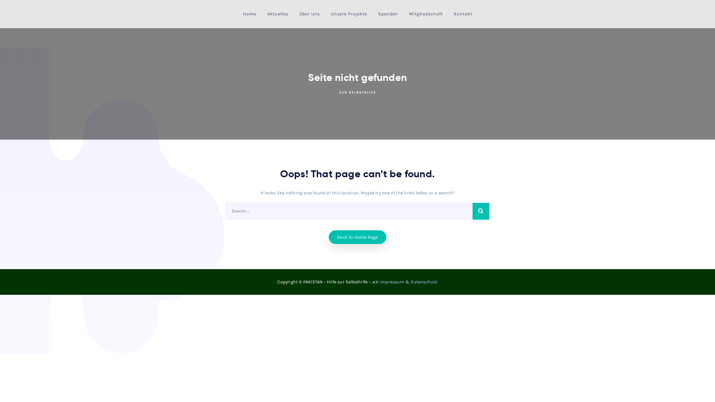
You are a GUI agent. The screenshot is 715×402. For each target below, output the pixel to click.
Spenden (388, 13)
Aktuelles (277, 13)
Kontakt (463, 13)
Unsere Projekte (349, 13)
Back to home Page (357, 237)
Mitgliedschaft (426, 13)
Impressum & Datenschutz (409, 281)
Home (249, 13)
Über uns (309, 13)
